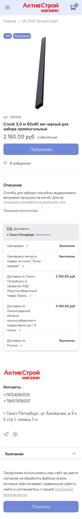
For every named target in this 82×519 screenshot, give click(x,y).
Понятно (41, 506)
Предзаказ (41, 149)
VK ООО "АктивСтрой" (40, 21)
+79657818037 (17, 401)
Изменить (43, 235)
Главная (9, 21)
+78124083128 (16, 394)
